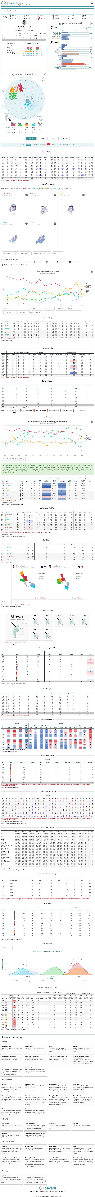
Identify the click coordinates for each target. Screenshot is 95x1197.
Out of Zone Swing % (5, 857)
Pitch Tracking (47, 318)
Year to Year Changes (47, 827)
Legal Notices (54, 1191)
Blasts (3, 1109)
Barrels (51, 1046)
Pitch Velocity (5, 1123)
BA (2, 833)
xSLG (2, 838)
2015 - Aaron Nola (67, 410)
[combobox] (47, 10)
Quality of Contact (47, 381)
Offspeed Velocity (5, 852)
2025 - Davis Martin (41, 410)
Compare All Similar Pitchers (21, 264)
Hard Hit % (3, 842)
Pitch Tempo (47, 904)
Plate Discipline (47, 689)
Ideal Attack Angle (6, 1096)
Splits (53, 138)
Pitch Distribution (47, 943)
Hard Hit (75, 1046)
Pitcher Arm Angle (47, 610)
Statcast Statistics (47, 152)
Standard (42, 138)
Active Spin (52, 1123)
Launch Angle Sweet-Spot (8, 1056)
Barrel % (3, 846)
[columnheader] (3, 157)
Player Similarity (10, 52)
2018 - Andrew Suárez (9, 264)
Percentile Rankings (47, 719)
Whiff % (2, 858)
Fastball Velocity (5, 849)
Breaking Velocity (5, 851)
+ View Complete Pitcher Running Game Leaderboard (13, 1029)
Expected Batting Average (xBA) (58, 1056)
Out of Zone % (4, 855)
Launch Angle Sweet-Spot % (7, 845)
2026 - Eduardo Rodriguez (77, 262)
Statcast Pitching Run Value (47, 648)
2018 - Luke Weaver (54, 410)
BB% (2, 866)
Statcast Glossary (12, 1037)
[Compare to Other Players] (81, 22)
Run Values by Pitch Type (47, 508)
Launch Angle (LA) (30, 1046)
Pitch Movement (47, 417)
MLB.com (62, 1191)
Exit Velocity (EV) (6, 1046)
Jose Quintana (24, 26)
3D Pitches (9, 50)
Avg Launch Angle (5, 848)
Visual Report (10, 49)
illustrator (9, 47)
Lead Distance (53, 1146)
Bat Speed (4, 1084)
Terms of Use (34, 1191)
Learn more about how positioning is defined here (12, 900)
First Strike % (4, 860)
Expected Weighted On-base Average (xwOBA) (81, 1057)
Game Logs (64, 138)
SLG (2, 836)
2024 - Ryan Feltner (27, 410)
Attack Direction (29, 1096)
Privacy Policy (44, 1191)
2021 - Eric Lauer (52, 262)
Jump (74, 1146)
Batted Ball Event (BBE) (32, 1056)
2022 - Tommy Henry (40, 262)
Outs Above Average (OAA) (9, 1158)
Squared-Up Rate (77, 1096)
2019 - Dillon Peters (63, 262)
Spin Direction (47, 540)
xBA (2, 835)
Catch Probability (54, 1158)
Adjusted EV (28, 1068)
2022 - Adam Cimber (80, 410)
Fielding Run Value (30, 1158)
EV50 (2, 1068)
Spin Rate (75, 1123)
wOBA (2, 839)
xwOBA (2, 841)
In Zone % (3, 854)
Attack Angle (76, 1084)
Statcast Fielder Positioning (47, 874)
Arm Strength (29, 1146)
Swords (27, 1109)
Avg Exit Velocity (5, 843)
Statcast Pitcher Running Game (47, 988)
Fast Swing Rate (29, 1084)
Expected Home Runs (47, 755)
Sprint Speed (5, 1176)
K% (2, 864)
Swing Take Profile (11, 53)
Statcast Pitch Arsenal (47, 184)
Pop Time (4, 1146)
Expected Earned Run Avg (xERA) (35, 1133)
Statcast (31, 138)
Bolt (27, 1176)
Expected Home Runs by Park (47, 791)
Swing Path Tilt (53, 1096)
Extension (4, 1133)
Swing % (3, 863)
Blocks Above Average (79, 1158)
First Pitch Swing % (5, 861)
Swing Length (53, 1084)
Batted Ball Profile (47, 348)
